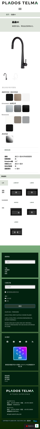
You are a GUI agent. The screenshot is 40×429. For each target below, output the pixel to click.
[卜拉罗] (35, 421)
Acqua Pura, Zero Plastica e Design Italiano (18, 315)
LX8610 (32, 183)
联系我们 (7, 377)
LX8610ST (16, 183)
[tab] (4, 183)
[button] (36, 37)
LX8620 (16, 222)
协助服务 (7, 270)
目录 (6, 271)
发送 (20, 306)
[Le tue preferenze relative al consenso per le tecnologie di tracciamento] (37, 426)
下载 (6, 268)
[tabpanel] (24, 210)
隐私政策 (7, 375)
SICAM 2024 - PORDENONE (12, 312)
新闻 (6, 273)
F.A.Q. (6, 381)
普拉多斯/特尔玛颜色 (9, 87)
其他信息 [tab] (7, 150)
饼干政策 (7, 379)
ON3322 (16, 202)
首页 (7, 14)
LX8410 (32, 202)
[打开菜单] (20, 9)
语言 (6, 296)
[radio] (9, 97)
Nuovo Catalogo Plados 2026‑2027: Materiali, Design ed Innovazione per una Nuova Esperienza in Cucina (20, 324)
